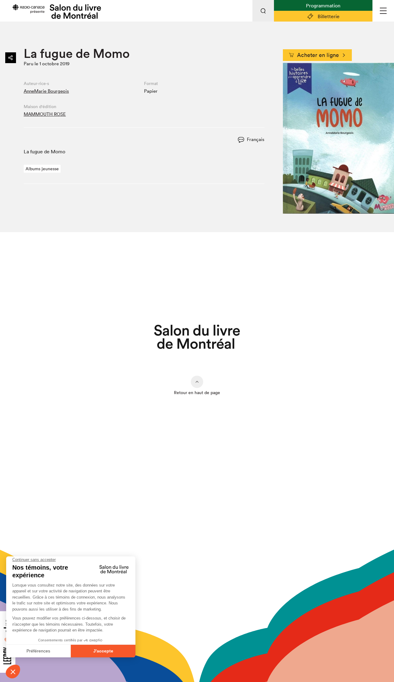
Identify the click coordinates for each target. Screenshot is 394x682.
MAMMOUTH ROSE (45, 114)
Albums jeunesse (42, 169)
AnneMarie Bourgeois (46, 91)
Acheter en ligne (318, 55)
